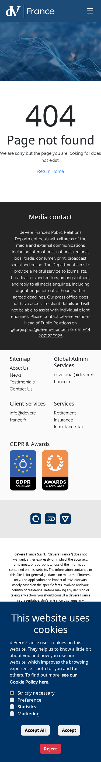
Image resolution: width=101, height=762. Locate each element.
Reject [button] (50, 749)
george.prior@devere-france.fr (40, 329)
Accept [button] (69, 730)
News (15, 375)
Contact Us (21, 389)
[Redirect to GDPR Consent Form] (23, 470)
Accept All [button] (35, 730)
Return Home (50, 171)
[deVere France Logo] (30, 10)
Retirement (65, 413)
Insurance (63, 420)
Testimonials (22, 382)
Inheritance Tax (69, 426)
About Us (19, 368)
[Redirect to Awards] (55, 470)
